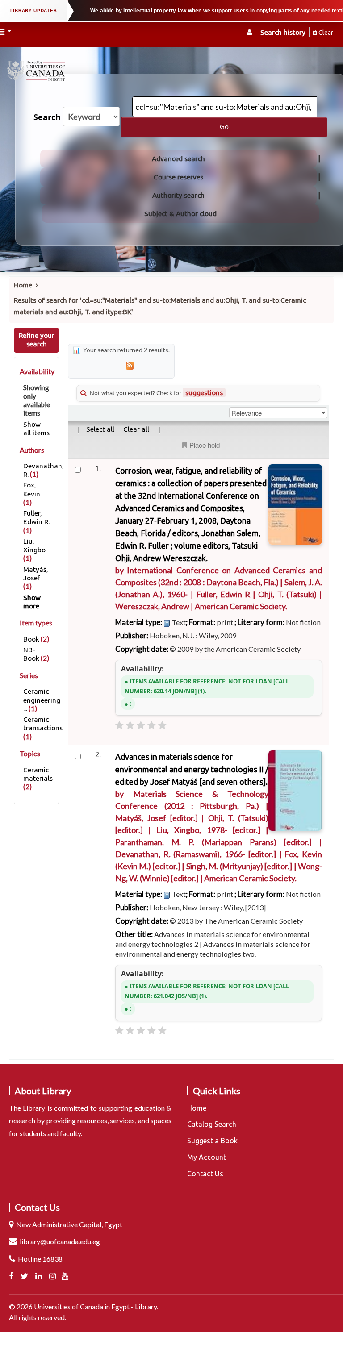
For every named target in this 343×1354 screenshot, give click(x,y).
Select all (100, 429)
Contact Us (205, 1174)
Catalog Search (211, 1124)
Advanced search (178, 158)
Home (23, 285)
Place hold (204, 445)
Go (224, 127)
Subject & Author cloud (180, 213)
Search (47, 117)
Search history (282, 32)
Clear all (136, 429)
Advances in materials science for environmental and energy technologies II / (191, 769)
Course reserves (178, 177)
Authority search (178, 195)
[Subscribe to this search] (129, 365)
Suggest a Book (212, 1141)
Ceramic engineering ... (41, 699)
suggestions (204, 392)
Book (31, 639)
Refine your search (36, 340)
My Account (206, 1157)
